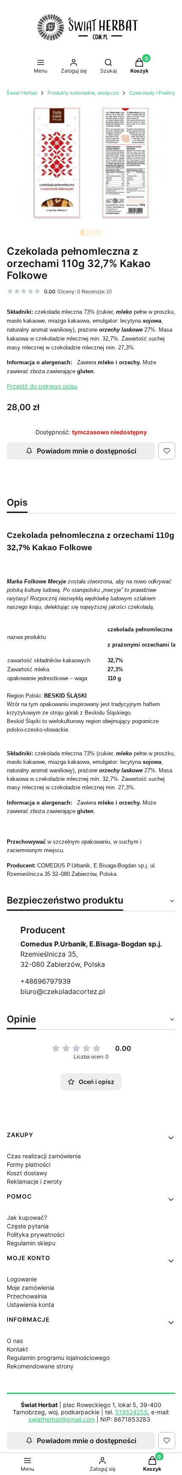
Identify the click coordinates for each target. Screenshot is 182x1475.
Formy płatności (28, 1164)
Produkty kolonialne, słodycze (83, 93)
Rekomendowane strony (40, 1366)
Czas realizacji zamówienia (44, 1156)
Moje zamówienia (30, 1287)
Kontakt (17, 1349)
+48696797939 (45, 981)
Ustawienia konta (30, 1304)
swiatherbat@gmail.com (61, 1419)
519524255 (131, 1412)
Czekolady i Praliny (152, 93)
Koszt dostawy (27, 1173)
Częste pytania (28, 1226)
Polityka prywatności (35, 1234)
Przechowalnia (27, 1296)
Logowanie (22, 1279)
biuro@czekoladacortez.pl (62, 991)
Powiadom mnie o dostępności (86, 451)
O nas (15, 1340)
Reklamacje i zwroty (34, 1181)
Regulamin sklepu (31, 1243)
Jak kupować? (27, 1217)
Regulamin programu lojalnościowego (58, 1357)
